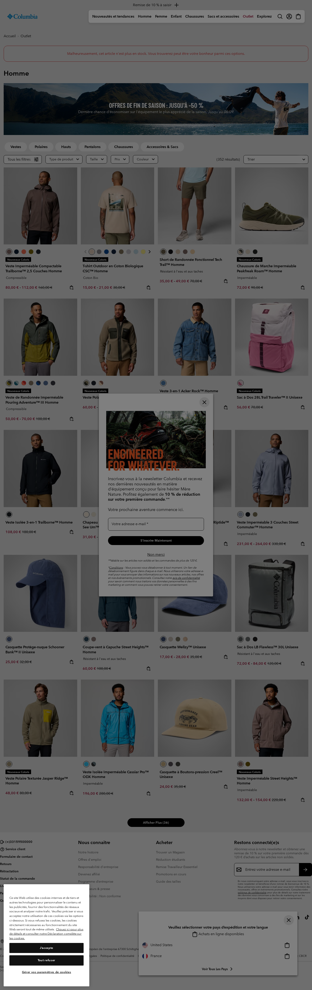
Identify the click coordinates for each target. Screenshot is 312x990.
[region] (46, 935)
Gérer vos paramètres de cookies (46, 972)
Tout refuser (46, 960)
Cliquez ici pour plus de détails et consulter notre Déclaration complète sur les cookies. (46, 933)
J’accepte (46, 948)
